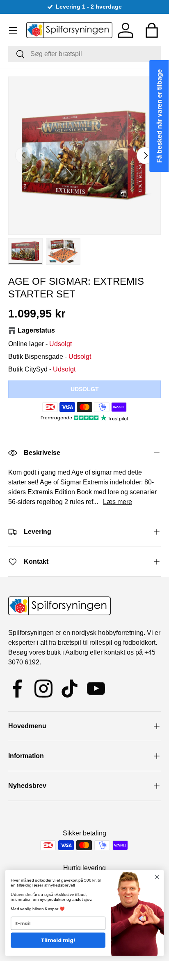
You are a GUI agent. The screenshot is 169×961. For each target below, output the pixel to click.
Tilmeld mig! (58, 940)
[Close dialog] (157, 877)
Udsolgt (85, 389)
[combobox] (84, 54)
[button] (152, 30)
